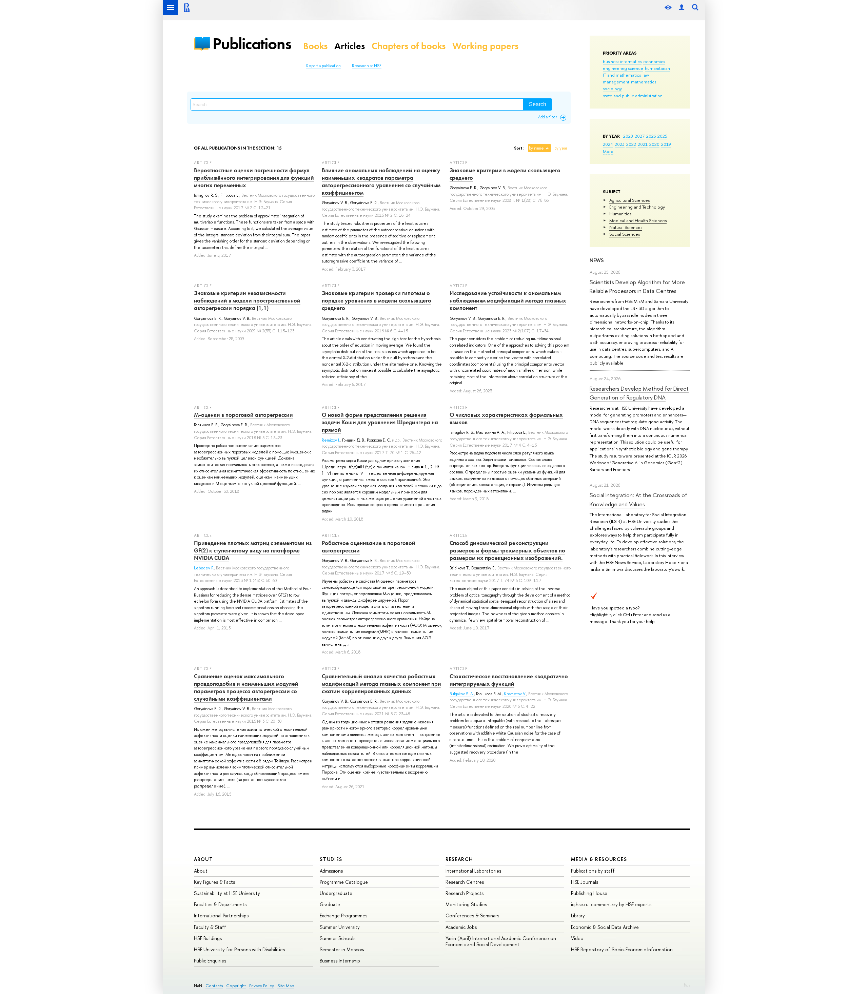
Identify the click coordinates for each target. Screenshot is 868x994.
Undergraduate (336, 893)
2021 (643, 144)
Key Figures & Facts (214, 882)
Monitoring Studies (466, 904)
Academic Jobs (461, 927)
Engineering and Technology (637, 207)
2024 (608, 144)
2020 (654, 144)
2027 (640, 136)
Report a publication (323, 66)
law (646, 75)
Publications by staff (593, 871)
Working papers (485, 46)
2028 (628, 136)
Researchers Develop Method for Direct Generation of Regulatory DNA (639, 393)
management (616, 82)
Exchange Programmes (343, 915)
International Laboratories (473, 871)
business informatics (622, 61)
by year (560, 148)
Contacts (214, 986)
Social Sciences (624, 234)
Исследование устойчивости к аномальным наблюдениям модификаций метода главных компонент (508, 300)
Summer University (340, 927)
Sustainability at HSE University (227, 893)
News (597, 260)
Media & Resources (599, 859)
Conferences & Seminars (472, 915)
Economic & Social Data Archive (605, 927)
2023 (620, 144)
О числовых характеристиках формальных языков (506, 418)
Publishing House (589, 893)
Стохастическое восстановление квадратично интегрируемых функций (509, 680)
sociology (612, 88)
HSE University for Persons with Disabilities (239, 949)
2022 (631, 144)
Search (537, 104)
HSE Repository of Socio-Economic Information (622, 949)
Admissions (331, 871)
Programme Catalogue (344, 882)
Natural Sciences (625, 227)
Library (578, 915)
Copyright (236, 986)
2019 (666, 144)
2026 (651, 136)
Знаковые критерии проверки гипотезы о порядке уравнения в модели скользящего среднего (376, 300)
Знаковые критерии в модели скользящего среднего (505, 174)
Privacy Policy (261, 986)
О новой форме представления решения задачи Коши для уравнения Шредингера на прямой (380, 422)
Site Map (285, 986)
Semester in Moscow (342, 949)
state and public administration (633, 96)
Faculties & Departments (220, 904)
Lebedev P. (204, 568)
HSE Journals (584, 882)
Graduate (330, 904)
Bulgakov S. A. (462, 694)
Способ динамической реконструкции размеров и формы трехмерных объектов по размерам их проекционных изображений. (507, 550)
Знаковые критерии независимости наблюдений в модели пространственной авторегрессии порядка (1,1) (247, 300)
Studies (331, 859)
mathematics (643, 82)
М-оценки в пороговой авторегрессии (243, 414)
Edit (687, 984)
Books (315, 46)
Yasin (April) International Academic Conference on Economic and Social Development (501, 941)
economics (654, 61)
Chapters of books (409, 46)
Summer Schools (337, 938)
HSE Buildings (208, 938)
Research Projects (465, 893)
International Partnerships (221, 915)
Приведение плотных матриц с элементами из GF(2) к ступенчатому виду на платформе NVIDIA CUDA (253, 550)
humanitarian (657, 68)
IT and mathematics (622, 75)
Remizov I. (331, 440)
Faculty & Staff (210, 927)
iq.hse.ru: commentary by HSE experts (611, 904)
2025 (662, 136)
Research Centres (465, 882)
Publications (252, 43)
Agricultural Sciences (629, 200)
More (608, 151)
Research (459, 859)
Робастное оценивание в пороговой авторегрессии (368, 546)
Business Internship (340, 960)
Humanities (620, 214)
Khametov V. (515, 694)
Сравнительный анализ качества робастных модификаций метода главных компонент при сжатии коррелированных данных (381, 684)
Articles (349, 46)
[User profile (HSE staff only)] (681, 7)
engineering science (623, 68)
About (203, 859)
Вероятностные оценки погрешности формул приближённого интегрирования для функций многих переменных (254, 178)
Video (577, 938)
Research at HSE (366, 66)
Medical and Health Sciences (638, 220)
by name (536, 148)
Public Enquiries (210, 960)
